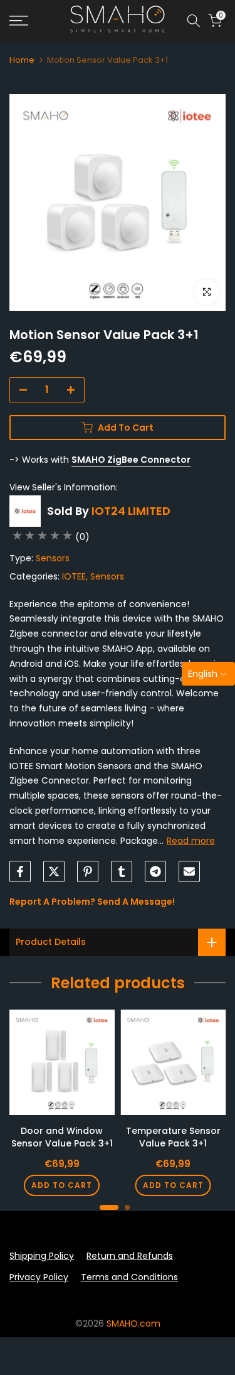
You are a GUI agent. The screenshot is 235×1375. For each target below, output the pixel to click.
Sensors (53, 558)
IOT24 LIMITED (130, 511)
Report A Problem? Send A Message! (92, 901)
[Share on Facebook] (20, 871)
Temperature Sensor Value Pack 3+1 (173, 1137)
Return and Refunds (129, 1255)
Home (21, 60)
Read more (191, 840)
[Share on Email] (189, 871)
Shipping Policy (41, 1255)
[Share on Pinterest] (87, 871)
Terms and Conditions (129, 1277)
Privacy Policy (38, 1277)
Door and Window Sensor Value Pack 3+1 (62, 1137)
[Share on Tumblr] (121, 871)
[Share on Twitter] (54, 871)
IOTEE (74, 576)
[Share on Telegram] (155, 871)
